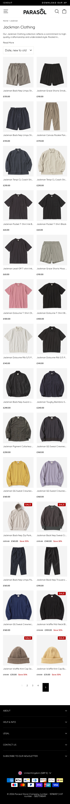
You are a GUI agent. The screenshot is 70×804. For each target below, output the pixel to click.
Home (5, 21)
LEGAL (6, 733)
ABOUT (6, 710)
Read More (8, 42)
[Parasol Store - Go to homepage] (35, 11)
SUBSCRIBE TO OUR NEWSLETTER (20, 756)
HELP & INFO (9, 722)
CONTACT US (9, 744)
